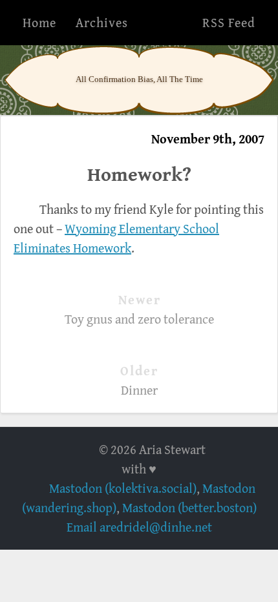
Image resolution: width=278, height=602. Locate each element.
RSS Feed (228, 22)
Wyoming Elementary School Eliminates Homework (116, 238)
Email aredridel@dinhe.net (139, 526)
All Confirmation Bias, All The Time (139, 79)
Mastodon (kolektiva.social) (123, 488)
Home (39, 22)
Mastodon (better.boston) (189, 507)
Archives (102, 22)
